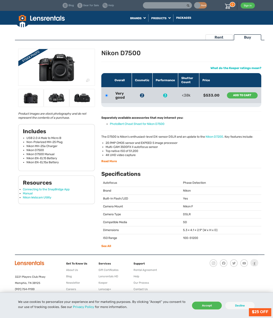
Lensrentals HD (108, 276)
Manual (28, 193)
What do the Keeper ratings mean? (236, 68)
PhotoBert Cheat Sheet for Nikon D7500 (137, 124)
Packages (183, 17)
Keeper (103, 282)
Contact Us (141, 289)
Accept (207, 305)
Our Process (141, 282)
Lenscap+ (105, 289)
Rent (219, 37)
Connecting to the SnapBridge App (46, 189)
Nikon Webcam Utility (37, 197)
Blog (69, 276)
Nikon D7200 (214, 137)
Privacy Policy (83, 307)
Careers (71, 289)
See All (106, 246)
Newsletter (73, 282)
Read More (109, 161)
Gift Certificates (109, 270)
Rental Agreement (145, 270)
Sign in (248, 5)
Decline (240, 305)
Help (136, 276)
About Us (72, 270)
